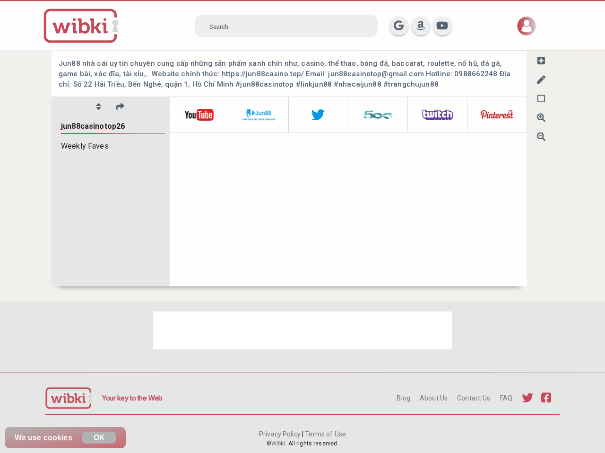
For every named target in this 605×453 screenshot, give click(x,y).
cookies (57, 438)
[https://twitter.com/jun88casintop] (318, 115)
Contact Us (473, 398)
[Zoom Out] (541, 136)
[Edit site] (541, 79)
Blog (403, 398)
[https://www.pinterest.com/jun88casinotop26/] (497, 115)
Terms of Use (324, 434)
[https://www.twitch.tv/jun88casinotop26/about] (437, 115)
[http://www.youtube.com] (199, 115)
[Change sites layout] (541, 98)
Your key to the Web (132, 398)
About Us (434, 398)
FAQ (506, 398)
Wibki (278, 443)
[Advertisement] (302, 330)
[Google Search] (398, 26)
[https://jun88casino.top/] (259, 115)
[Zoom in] (541, 117)
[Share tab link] (120, 106)
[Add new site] (541, 60)
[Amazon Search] (420, 26)
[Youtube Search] (442, 26)
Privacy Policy (280, 434)
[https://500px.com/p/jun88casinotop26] (378, 115)
